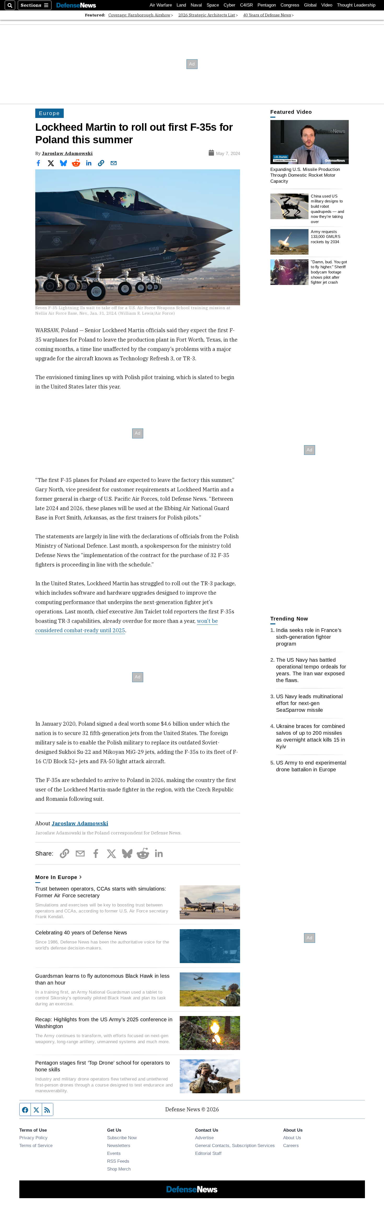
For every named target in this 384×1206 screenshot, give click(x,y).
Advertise (204, 1137)
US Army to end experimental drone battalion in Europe (311, 766)
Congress (290, 5)
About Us (292, 1137)
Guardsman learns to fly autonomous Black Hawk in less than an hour (102, 979)
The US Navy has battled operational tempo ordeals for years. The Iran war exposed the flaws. (311, 670)
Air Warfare (161, 5)
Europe (49, 113)
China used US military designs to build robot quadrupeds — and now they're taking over (327, 209)
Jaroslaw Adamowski (67, 153)
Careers (291, 1145)
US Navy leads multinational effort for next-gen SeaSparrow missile (309, 703)
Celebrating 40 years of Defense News (81, 932)
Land (181, 5)
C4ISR (246, 5)
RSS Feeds (118, 1161)
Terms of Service (36, 1145)
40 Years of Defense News (267, 15)
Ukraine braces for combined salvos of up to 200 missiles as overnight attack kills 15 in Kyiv (310, 736)
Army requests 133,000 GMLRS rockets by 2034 (325, 236)
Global (310, 5)
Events (114, 1153)
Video (326, 5)
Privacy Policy (33, 1137)
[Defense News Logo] (76, 5)
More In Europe (56, 877)
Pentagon (267, 5)
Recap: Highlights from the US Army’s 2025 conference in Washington (103, 1023)
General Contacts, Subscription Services (235, 1145)
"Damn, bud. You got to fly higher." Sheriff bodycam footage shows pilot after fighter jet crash (329, 272)
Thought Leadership (356, 5)
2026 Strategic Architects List (206, 15)
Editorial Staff (208, 1153)
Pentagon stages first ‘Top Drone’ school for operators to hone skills (102, 1066)
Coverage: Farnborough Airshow (139, 15)
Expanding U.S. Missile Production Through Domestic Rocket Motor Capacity (305, 175)
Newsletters (118, 1145)
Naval (196, 5)
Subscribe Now (122, 1137)
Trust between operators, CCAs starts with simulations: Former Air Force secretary (100, 892)
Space (213, 5)
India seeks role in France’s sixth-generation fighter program (308, 637)
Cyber (229, 5)
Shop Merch (119, 1169)
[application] (309, 142)
